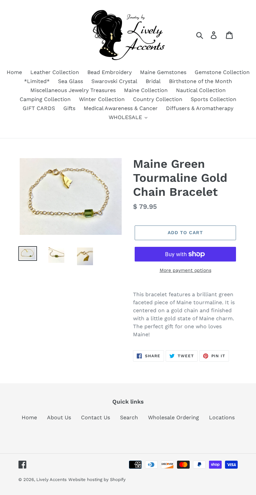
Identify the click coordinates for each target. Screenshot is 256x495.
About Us (59, 417)
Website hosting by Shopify (97, 479)
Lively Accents (51, 479)
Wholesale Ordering (173, 417)
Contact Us (95, 417)
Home (29, 417)
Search (129, 417)
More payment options (185, 270)
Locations (222, 417)
